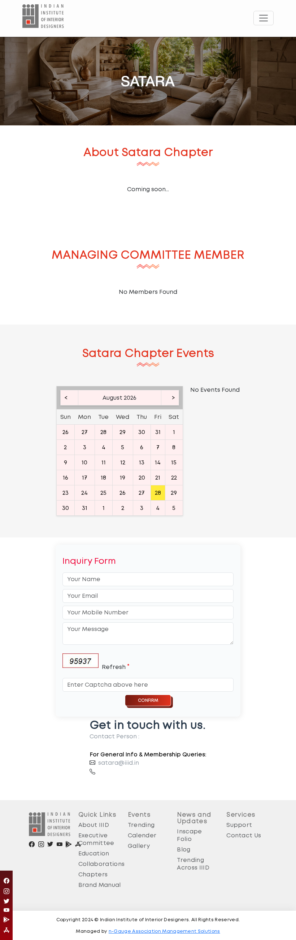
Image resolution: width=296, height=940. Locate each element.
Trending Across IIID (193, 863)
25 (103, 493)
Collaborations (101, 864)
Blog (183, 849)
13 (141, 462)
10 (84, 462)
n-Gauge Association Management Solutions (164, 931)
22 (174, 477)
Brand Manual (99, 885)
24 (84, 493)
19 (122, 477)
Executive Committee (96, 839)
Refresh (114, 667)
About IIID (93, 825)
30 (141, 432)
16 (65, 477)
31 (158, 432)
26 (65, 432)
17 (84, 477)
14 (158, 462)
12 (122, 462)
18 (103, 477)
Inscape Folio (189, 835)
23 (65, 493)
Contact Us (243, 835)
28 (103, 432)
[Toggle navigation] (263, 18)
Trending (141, 825)
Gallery (139, 846)
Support (239, 825)
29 (122, 432)
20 (142, 477)
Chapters (93, 874)
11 (103, 462)
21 (157, 477)
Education (93, 853)
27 (85, 432)
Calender (142, 835)
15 (174, 462)
